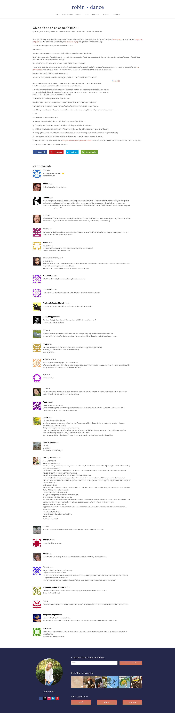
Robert (46, 402)
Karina (45, 184)
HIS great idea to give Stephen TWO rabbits (76, 140)
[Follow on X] (45, 698)
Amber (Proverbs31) (51, 258)
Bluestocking (48, 275)
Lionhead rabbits (64, 32)
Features (95, 15)
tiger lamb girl (49, 442)
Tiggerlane (47, 359)
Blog (87, 15)
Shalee (45, 242)
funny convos (116, 39)
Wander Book (67, 15)
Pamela (46, 567)
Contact (116, 15)
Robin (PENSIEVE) (49, 458)
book (81, 702)
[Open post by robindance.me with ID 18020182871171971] (136, 682)
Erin (44, 330)
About (78, 15)
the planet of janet (51, 615)
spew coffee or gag (71, 42)
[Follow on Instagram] (49, 698)
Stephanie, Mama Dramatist (54, 587)
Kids (56, 32)
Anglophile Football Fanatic (54, 303)
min (44, 374)
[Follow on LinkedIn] (53, 698)
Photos (88, 32)
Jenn (44, 170)
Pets (83, 32)
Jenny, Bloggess (49, 316)
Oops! (73, 32)
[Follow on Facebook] (41, 698)
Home (57, 15)
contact (132, 702)
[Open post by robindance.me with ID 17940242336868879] (124, 682)
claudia (46, 197)
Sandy (45, 553)
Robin (36, 32)
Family (52, 32)
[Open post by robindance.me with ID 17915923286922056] (101, 682)
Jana (44, 215)
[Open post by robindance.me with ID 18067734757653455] (112, 682)
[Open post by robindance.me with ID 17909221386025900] (89, 682)
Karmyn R (47, 540)
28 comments (97, 32)
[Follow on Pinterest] (57, 698)
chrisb (45, 229)
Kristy (45, 344)
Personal (78, 32)
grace (45, 628)
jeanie (45, 417)
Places (105, 15)
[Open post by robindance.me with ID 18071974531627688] (77, 682)
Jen (44, 526)
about (106, 702)
